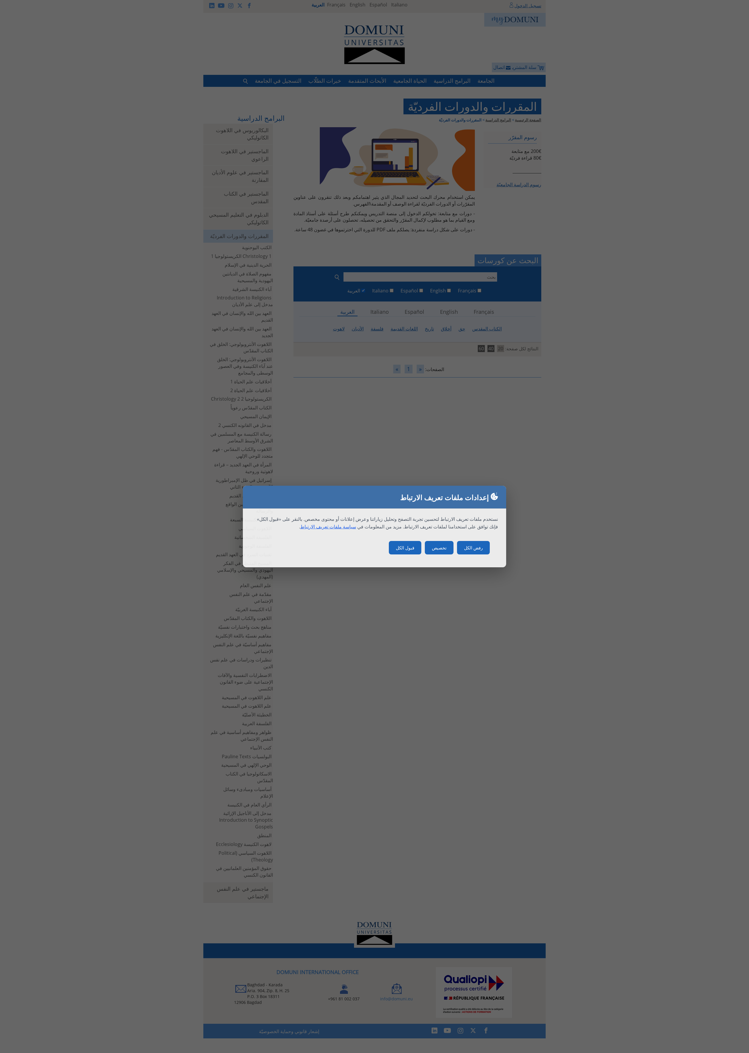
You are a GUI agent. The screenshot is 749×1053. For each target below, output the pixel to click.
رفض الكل (473, 548)
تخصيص (439, 548)
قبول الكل (405, 548)
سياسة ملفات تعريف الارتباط (328, 526)
